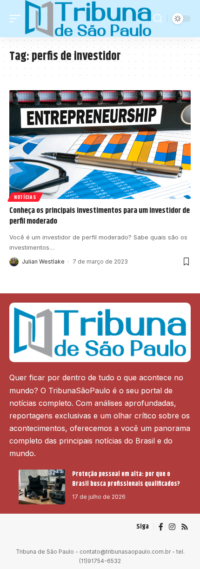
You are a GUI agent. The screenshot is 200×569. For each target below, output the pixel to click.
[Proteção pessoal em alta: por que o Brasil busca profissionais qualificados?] (42, 487)
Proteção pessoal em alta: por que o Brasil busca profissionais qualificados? (126, 479)
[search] (158, 18)
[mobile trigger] (17, 18)
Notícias (25, 196)
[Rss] (185, 527)
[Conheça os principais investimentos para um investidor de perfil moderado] (100, 144)
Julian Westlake (43, 261)
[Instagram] (172, 527)
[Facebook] (161, 527)
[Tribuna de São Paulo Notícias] (88, 18)
